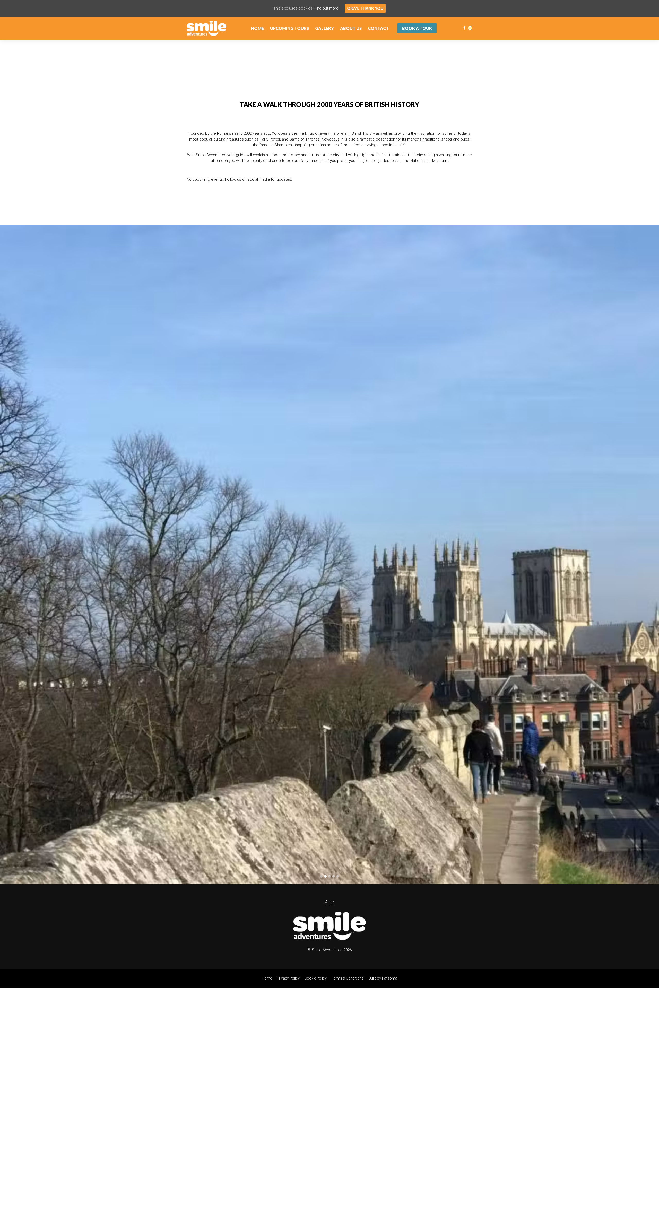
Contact (378, 28)
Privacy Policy (288, 813)
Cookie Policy (316, 813)
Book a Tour (417, 28)
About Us (351, 28)
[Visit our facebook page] (464, 28)
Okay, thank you (365, 8)
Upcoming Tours (289, 28)
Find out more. (327, 8)
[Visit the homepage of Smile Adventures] (206, 28)
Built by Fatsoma (383, 813)
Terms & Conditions (348, 813)
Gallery (324, 28)
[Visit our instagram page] (469, 28)
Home (257, 28)
